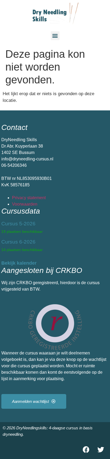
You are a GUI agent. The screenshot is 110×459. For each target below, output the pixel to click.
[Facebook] (86, 449)
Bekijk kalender (19, 263)
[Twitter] (100, 449)
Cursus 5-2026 (18, 223)
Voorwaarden (24, 204)
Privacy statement (29, 197)
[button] (55, 35)
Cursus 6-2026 (18, 242)
